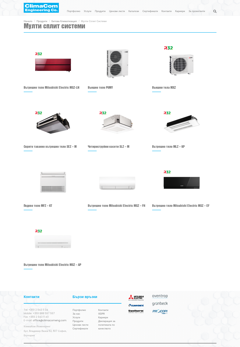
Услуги (87, 11)
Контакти (166, 11)
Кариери (180, 11)
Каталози (133, 11)
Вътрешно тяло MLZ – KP (168, 146)
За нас (76, 313)
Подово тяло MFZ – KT (38, 205)
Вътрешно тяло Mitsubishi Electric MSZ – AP (52, 264)
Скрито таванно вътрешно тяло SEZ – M (50, 146)
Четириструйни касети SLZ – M (108, 146)
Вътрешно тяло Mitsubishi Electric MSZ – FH (116, 205)
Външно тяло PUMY (100, 87)
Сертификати (150, 11)
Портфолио (73, 11)
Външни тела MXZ (164, 87)
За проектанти (197, 11)
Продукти (100, 11)
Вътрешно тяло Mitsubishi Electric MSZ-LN (51, 87)
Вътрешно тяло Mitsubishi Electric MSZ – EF (180, 205)
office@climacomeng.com (49, 320)
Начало (28, 21)
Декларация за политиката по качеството (106, 324)
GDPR (101, 313)
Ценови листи (117, 11)
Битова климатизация (64, 21)
